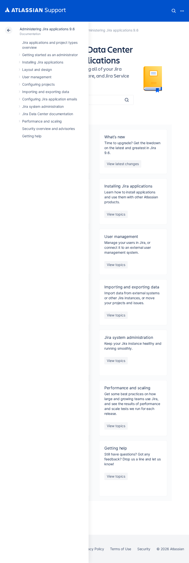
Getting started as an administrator (50, 55)
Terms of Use (120, 549)
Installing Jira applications (42, 62)
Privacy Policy (92, 549)
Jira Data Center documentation (47, 114)
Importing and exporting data (45, 92)
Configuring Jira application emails (49, 99)
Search (174, 11)
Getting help (32, 136)
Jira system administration (43, 106)
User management (36, 77)
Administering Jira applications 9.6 (47, 29)
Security (143, 549)
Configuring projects (38, 84)
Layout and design (37, 69)
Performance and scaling (42, 121)
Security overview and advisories (48, 128)
